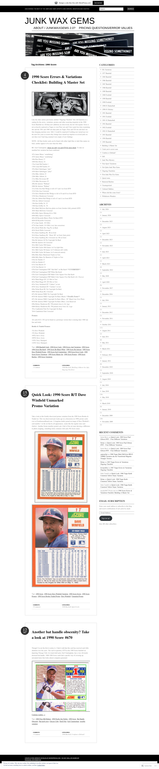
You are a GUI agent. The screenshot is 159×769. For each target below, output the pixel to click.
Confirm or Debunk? (78, 734)
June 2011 (105, 337)
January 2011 (106, 361)
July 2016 (105, 300)
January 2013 (106, 306)
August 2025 (106, 227)
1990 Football (106, 102)
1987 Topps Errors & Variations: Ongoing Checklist (114, 463)
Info (88, 367)
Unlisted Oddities (108, 189)
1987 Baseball (106, 84)
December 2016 (107, 294)
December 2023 (107, 239)
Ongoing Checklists (68, 370)
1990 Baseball (66, 367)
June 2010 (105, 391)
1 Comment (36, 367)
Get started (98, 3)
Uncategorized (107, 185)
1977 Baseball (106, 73)
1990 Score (85, 347)
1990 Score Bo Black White (56, 349)
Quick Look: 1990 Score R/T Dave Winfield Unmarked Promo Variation (59, 400)
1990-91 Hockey (107, 109)
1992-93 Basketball (108, 131)
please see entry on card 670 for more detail (61, 148)
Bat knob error (44, 721)
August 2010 (106, 379)
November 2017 (107, 288)
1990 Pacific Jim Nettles (60, 719)
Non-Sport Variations (109, 164)
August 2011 (106, 330)
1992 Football (106, 127)
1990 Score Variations (45, 357)
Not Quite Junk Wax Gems (111, 167)
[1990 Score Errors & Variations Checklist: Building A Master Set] (61, 118)
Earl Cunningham (73, 721)
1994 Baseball (106, 138)
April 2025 (105, 233)
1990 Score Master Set (55, 354)
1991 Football (106, 116)
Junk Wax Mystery (108, 160)
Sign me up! (106, 518)
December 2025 (107, 221)
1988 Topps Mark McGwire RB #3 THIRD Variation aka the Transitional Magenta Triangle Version (116, 456)
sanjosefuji (103, 454)
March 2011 (106, 349)
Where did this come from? (111, 192)
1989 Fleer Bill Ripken (43, 719)
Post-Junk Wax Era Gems (110, 174)
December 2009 (107, 415)
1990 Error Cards (56, 347)
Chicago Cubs (54, 721)
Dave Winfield (66, 596)
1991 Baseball (106, 113)
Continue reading (38, 715)
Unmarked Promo (77, 596)
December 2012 (107, 312)
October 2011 (106, 324)
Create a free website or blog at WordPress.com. (43, 758)
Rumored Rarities (108, 182)
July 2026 (105, 209)
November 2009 (107, 421)
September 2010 (107, 373)
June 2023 (105, 252)
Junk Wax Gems (60, 20)
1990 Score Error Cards (75, 352)
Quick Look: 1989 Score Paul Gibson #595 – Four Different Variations (115, 438)
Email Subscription (112, 501)
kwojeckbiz (104, 468)
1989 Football (106, 95)
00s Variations (107, 69)
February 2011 (107, 355)
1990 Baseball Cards (42, 347)
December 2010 (107, 367)
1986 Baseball (106, 80)
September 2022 (107, 270)
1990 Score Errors (75, 594)
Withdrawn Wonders (109, 196)
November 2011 (107, 318)
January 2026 (106, 215)
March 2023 (106, 264)
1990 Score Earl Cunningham (57, 352)
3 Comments (37, 607)
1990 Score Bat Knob (39, 349)
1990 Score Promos (70, 354)
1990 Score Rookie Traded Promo (49, 596)
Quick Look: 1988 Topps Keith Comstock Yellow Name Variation (116, 474)
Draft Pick (63, 721)
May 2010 (105, 397)
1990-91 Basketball (108, 106)
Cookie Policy (41, 765)
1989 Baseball (106, 91)
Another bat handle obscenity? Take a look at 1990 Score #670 (60, 634)
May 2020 (105, 276)
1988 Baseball (106, 88)
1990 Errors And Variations (72, 347)
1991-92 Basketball (108, 120)
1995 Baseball (106, 142)
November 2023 (107, 246)
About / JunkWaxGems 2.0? (54, 28)
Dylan (102, 443)
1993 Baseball (106, 135)
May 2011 (105, 343)
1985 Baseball (106, 77)
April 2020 (105, 282)
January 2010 (106, 409)
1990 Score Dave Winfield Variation (56, 594)
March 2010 (106, 403)
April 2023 (105, 258)
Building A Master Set (79, 367)
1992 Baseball (106, 124)
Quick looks (75, 607)
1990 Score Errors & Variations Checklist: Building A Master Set (58, 79)
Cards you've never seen (110, 149)
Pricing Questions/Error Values (105, 28)
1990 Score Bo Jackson (73, 349)
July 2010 (105, 385)
